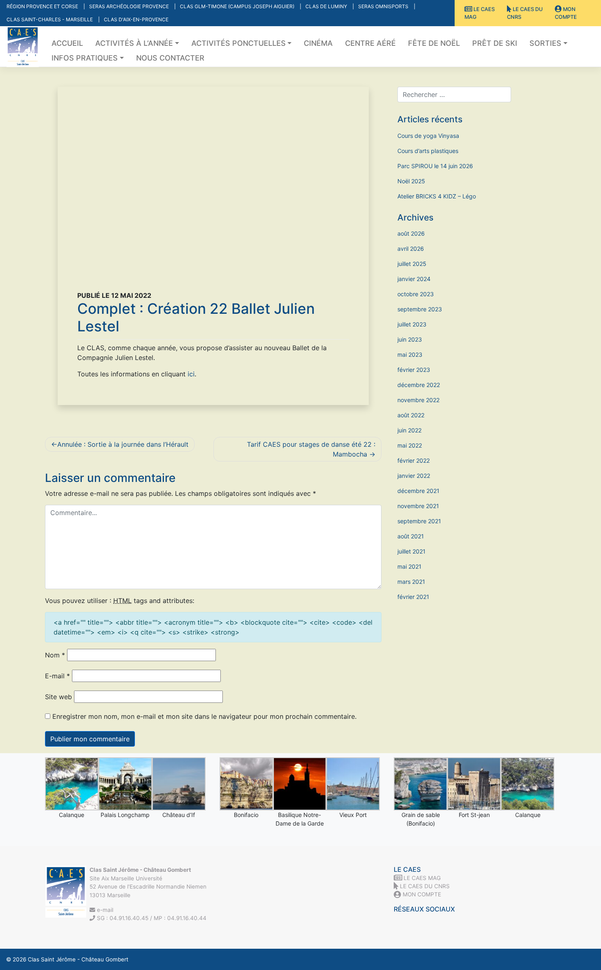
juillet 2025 (411, 263)
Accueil (67, 43)
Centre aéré (370, 43)
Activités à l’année (134, 43)
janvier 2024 (414, 278)
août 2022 (410, 415)
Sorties (545, 43)
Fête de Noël (434, 43)
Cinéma (318, 43)
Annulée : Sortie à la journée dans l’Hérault (122, 444)
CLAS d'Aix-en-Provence (136, 19)
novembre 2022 (418, 399)
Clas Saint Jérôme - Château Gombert (78, 959)
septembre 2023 (419, 309)
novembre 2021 (418, 505)
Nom (55, 655)
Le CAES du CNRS (525, 13)
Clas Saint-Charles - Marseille (50, 19)
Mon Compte (566, 13)
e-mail (104, 910)
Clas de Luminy (326, 6)
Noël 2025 (411, 181)
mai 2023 (409, 354)
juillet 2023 (411, 324)
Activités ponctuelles (238, 43)
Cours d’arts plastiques (427, 150)
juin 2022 (409, 430)
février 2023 (413, 369)
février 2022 (413, 460)
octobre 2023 (415, 293)
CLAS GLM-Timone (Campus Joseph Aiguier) (238, 6)
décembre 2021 (418, 490)
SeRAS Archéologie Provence (129, 6)
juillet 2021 (411, 551)
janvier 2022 (413, 475)
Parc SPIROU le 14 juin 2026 (435, 165)
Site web (58, 697)
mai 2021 (409, 566)
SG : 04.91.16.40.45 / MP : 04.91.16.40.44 (150, 918)
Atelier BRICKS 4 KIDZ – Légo (436, 196)
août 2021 (410, 536)
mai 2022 (409, 445)
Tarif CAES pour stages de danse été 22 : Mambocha (311, 449)
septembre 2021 (419, 521)
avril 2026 (410, 248)
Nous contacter (170, 58)
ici (191, 374)
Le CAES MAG (479, 13)
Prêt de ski (494, 43)
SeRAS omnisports (384, 6)
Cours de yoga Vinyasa (428, 135)
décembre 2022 (418, 384)
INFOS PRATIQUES (85, 58)
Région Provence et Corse (43, 6)
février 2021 (413, 596)
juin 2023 (409, 339)
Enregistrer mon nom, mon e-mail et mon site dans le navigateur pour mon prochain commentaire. (204, 716)
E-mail (57, 676)
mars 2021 (411, 581)
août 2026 (411, 233)
